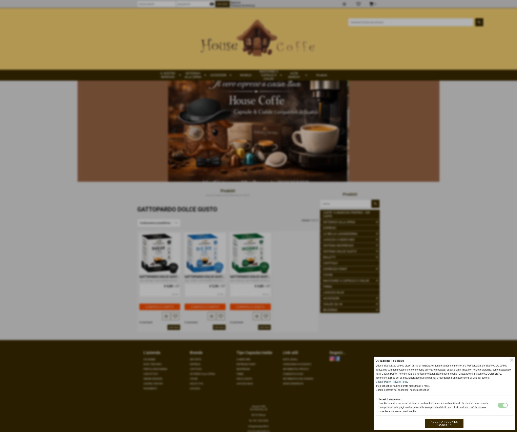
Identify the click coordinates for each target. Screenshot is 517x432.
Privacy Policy (400, 381)
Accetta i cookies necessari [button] (444, 423)
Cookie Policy (383, 381)
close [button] (511, 360)
